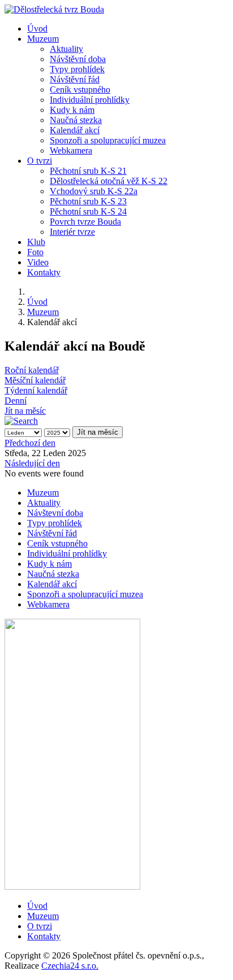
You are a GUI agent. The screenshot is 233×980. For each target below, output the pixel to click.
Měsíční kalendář (35, 380)
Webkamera (71, 150)
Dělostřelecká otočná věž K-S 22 (108, 181)
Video (38, 262)
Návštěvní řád (75, 79)
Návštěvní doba (78, 59)
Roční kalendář (32, 370)
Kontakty (44, 272)
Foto (35, 252)
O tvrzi (39, 160)
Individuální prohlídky (90, 99)
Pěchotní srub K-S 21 (88, 171)
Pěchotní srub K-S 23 (88, 201)
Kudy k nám (72, 110)
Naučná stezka (76, 120)
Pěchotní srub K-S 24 (88, 211)
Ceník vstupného (80, 89)
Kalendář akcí (75, 130)
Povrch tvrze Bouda (85, 221)
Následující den (32, 463)
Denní (16, 400)
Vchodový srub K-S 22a (93, 191)
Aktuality (66, 49)
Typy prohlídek (77, 69)
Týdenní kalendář (36, 390)
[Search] (21, 421)
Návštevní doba (55, 513)
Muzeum (43, 38)
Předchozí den (30, 443)
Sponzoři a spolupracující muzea (108, 140)
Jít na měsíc (25, 410)
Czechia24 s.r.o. (69, 965)
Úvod (37, 28)
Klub (36, 242)
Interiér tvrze (72, 232)
